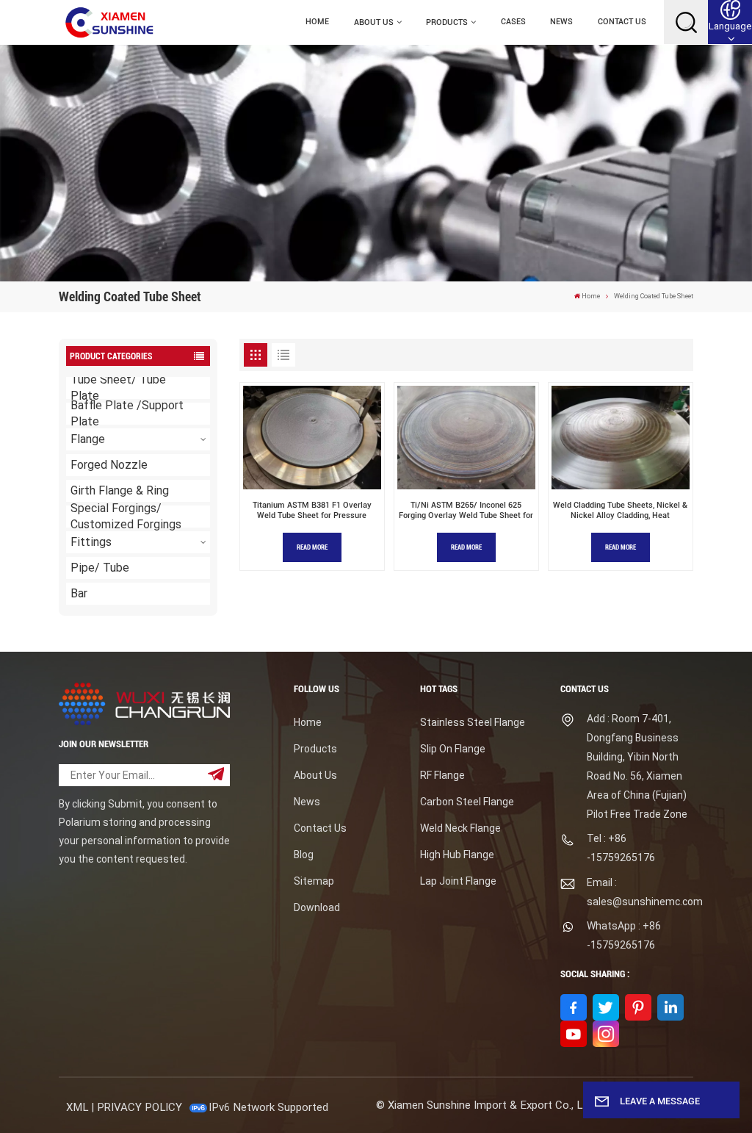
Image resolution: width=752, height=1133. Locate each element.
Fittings (91, 542)
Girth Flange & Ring (119, 490)
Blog (304, 854)
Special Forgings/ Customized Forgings (125, 517)
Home (317, 21)
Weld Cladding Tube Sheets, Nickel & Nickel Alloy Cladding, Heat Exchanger (620, 511)
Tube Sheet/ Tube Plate (118, 388)
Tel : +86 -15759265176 (621, 847)
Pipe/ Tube (99, 568)
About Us (374, 22)
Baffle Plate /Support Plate (127, 414)
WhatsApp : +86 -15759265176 (624, 935)
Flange (87, 439)
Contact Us (622, 21)
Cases (513, 21)
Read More (312, 547)
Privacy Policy (139, 1107)
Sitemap (314, 881)
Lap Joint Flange (458, 881)
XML (77, 1107)
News (561, 21)
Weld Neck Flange (460, 828)
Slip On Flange (452, 749)
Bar (78, 593)
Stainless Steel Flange (472, 722)
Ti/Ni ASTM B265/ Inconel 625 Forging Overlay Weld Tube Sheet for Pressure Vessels (466, 511)
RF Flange (442, 775)
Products (447, 22)
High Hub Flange (457, 854)
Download (317, 907)
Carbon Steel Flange (467, 802)
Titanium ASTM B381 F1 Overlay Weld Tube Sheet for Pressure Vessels (312, 511)
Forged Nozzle (109, 465)
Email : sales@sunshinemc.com (640, 892)
